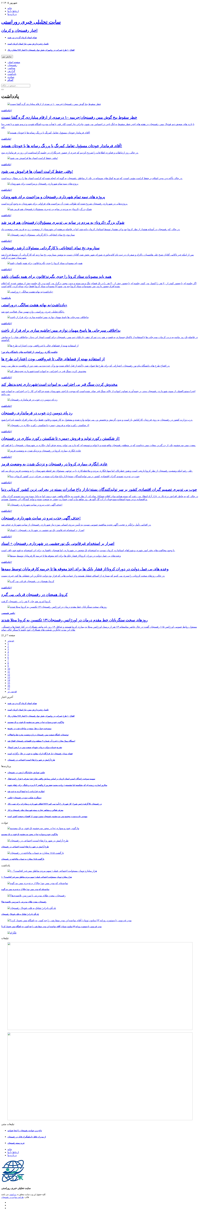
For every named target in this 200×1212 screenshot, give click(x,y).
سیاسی (11, 68)
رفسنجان (12, 65)
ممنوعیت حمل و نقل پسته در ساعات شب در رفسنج (29, 728)
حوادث (11, 77)
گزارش (11, 71)
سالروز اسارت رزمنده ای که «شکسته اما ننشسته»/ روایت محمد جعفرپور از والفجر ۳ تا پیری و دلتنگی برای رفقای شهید (57, 785)
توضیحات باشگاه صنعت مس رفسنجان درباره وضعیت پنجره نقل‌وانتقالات (38, 735)
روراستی (13, 1194)
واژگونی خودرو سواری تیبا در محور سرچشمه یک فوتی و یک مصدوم (36, 722)
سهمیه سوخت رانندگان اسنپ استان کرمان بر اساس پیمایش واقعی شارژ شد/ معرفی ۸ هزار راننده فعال (51, 779)
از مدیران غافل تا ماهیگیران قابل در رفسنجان (27, 1137)
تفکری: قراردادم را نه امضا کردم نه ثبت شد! (26, 791)
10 (9, 669)
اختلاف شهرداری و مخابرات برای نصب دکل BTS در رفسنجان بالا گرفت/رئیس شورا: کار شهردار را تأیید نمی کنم (55, 804)
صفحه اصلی (14, 62)
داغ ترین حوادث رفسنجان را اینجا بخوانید (25, 1130)
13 (9, 677)
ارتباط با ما (13, 11)
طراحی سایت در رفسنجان (12, 1197)
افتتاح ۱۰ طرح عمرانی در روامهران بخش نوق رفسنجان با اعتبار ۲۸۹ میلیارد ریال (41, 50)
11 (9, 671)
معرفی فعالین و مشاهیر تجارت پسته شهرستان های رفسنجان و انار (35, 810)
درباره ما (12, 14)
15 (9, 683)
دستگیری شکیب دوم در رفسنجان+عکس (24, 797)
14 (9, 680)
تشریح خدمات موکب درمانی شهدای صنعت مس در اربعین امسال (35, 747)
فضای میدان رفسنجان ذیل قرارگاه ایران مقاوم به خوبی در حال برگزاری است (40, 753)
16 (9, 685)
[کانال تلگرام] (100, 932)
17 (9, 688)
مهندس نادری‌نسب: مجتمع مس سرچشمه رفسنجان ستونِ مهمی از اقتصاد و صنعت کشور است (47, 816)
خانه (10, 8)
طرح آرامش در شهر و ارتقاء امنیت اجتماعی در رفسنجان (31, 760)
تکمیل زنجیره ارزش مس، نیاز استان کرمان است (28, 44)
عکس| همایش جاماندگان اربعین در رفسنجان (26, 772)
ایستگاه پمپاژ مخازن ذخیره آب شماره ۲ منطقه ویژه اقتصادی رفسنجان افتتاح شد (41, 741)
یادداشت (12, 74)
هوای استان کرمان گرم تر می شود (22, 37)
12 (9, 674)
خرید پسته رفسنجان (16, 1143)
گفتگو (10, 80)
